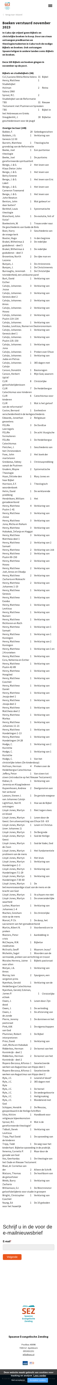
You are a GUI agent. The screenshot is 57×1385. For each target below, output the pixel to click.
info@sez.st (28, 1354)
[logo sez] (29, 1314)
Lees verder (39, 1375)
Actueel (19, 14)
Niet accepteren (18, 1380)
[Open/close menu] (50, 5)
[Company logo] (25, 1362)
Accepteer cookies (38, 1380)
